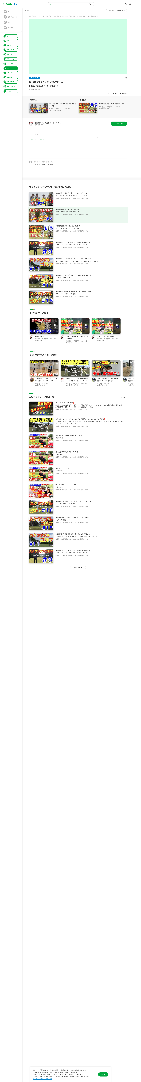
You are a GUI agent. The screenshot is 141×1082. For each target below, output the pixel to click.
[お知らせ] (126, 4)
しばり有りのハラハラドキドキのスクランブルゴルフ (71, 245)
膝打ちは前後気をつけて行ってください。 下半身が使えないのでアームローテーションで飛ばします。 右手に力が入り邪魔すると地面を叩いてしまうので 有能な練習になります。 (88, 406)
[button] (140, 373)
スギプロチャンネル (103, 383)
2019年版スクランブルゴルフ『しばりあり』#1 (71, 193)
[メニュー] (126, 193)
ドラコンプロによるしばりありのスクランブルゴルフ (71, 195)
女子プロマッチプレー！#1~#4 (65, 485)
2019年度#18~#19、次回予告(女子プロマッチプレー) (73, 291)
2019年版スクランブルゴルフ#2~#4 (67, 209)
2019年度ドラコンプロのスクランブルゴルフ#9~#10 (72, 242)
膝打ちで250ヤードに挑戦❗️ (64, 403)
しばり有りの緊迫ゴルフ (62, 277)
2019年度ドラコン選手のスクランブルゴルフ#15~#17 (73, 275)
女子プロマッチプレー (62, 468)
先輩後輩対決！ (60, 471)
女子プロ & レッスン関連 (105, 336)
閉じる (103, 1074)
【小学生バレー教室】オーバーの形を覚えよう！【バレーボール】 (46, 379)
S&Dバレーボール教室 (41, 383)
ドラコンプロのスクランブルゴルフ (65, 294)
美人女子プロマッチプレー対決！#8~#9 (68, 435)
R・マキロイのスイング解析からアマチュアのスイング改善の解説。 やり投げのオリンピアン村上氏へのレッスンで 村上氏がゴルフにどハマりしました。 (89, 422)
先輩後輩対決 (59, 438)
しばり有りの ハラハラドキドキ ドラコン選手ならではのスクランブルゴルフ (78, 261)
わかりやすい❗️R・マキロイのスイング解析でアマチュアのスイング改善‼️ (77, 380)
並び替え (123, 397)
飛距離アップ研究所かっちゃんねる (59, 108)
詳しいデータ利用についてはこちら (42, 1079)
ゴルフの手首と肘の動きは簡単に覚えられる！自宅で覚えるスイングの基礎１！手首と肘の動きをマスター (108, 381)
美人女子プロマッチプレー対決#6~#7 (67, 452)
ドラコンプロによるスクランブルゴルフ (67, 212)
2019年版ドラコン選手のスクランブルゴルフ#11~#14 (73, 259)
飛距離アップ (39, 336)
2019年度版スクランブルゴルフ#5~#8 (111, 104)
